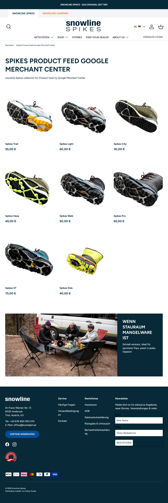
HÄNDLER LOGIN (153, 37)
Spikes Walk (66, 215)
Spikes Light (67, 143)
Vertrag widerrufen (22, 434)
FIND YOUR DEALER (97, 37)
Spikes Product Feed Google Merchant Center (35, 45)
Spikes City (120, 143)
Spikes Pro (120, 215)
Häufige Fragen (66, 404)
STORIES (77, 37)
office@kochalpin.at (25, 425)
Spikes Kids (66, 288)
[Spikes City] (138, 114)
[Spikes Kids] (84, 258)
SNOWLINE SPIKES (23, 13)
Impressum (91, 404)
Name (118, 414)
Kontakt (62, 420)
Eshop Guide (30, 491)
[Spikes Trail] (29, 114)
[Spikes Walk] (84, 186)
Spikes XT (10, 288)
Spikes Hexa (12, 215)
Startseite (9, 45)
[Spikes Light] (84, 114)
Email (118, 427)
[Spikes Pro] (138, 186)
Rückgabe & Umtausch (97, 423)
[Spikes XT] (29, 258)
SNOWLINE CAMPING (55, 13)
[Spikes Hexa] (29, 186)
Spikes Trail (11, 143)
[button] (160, 26)
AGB (87, 411)
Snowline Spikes (19, 488)
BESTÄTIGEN (124, 442)
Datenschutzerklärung (97, 417)
